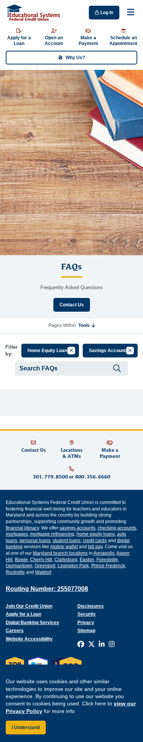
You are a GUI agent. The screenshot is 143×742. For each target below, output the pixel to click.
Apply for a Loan (23, 614)
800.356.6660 (92, 477)
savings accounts (77, 528)
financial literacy (22, 528)
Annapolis (103, 553)
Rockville (15, 572)
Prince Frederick (108, 565)
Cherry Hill (41, 559)
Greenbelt (45, 565)
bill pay (95, 546)
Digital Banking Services (32, 622)
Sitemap (86, 630)
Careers (15, 630)
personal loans (34, 540)
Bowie (21, 559)
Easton (87, 559)
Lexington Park (73, 565)
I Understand (26, 727)
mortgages (17, 534)
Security (86, 614)
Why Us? (75, 57)
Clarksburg (66, 559)
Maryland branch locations (60, 553)
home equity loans (96, 534)
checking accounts (117, 528)
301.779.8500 (50, 477)
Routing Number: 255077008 (47, 589)
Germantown (19, 565)
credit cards (95, 540)
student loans (66, 540)
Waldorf (43, 572)
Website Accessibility (29, 639)
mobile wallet (64, 546)
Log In (106, 12)
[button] (86, 325)
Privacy (85, 622)
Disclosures (90, 606)
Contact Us (71, 304)
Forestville (107, 559)
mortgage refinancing (52, 534)
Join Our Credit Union (29, 606)
